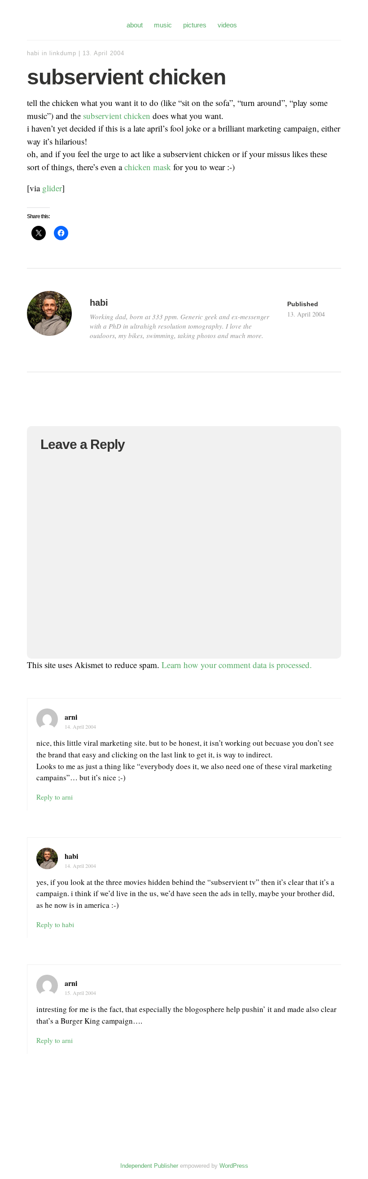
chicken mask (147, 166)
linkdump (62, 53)
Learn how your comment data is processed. (237, 664)
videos (227, 25)
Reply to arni (54, 796)
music (163, 25)
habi (33, 53)
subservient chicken (116, 115)
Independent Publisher (149, 1165)
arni (71, 717)
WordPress (233, 1165)
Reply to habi (55, 924)
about (135, 25)
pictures (194, 25)
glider (52, 188)
